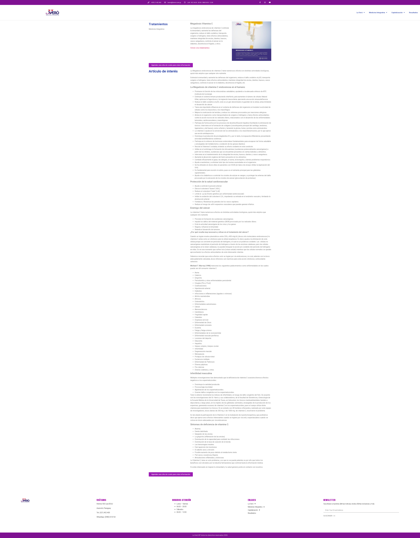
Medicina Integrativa (377, 13)
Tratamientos (158, 24)
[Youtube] (269, 2)
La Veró (360, 13)
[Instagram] (264, 2)
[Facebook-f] (260, 2)
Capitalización (397, 13)
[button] (171, 65)
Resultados (413, 13)
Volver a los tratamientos (199, 48)
